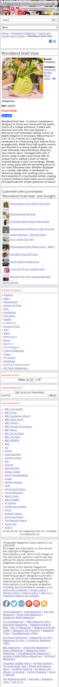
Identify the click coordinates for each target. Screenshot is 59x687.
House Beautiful (14, 492)
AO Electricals (42, 669)
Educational (10, 302)
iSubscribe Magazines (35, 647)
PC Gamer (10, 503)
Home (5, 33)
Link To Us (17, 682)
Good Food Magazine (29, 614)
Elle (7, 461)
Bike (7, 444)
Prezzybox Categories (23, 33)
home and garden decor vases (50, 74)
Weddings (9, 361)
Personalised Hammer (23, 214)
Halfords (10, 674)
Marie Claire (12, 496)
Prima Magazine (12, 611)
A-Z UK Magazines (13, 621)
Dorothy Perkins (42, 663)
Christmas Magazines (15, 637)
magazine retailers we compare (21, 595)
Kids (6, 329)
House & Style (12, 326)
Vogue (8, 527)
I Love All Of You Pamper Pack (27, 269)
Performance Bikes (15, 506)
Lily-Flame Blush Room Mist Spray (29, 221)
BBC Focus (11, 412)
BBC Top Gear (12, 437)
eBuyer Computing (13, 672)
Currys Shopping (36, 672)
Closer (8, 450)
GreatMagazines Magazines (33, 653)
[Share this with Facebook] (50, 42)
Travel (7, 354)
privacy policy (38, 590)
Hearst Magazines (13, 650)
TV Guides (10, 357)
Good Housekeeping (16, 475)
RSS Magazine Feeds (14, 679)
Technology (10, 347)
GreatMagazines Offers (25, 633)
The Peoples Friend (16, 520)
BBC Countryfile (14, 409)
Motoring (9, 336)
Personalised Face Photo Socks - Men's (32, 246)
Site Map (34, 679)
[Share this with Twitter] (54, 42)
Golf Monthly (12, 468)
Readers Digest (13, 513)
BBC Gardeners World (17, 416)
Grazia (8, 478)
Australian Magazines (15, 624)
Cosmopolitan (13, 454)
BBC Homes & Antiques (18, 426)
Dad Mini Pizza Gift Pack (24, 254)
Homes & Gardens (15, 489)
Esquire (9, 464)
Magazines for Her (40, 637)
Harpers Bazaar (13, 482)
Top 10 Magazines (21, 627)
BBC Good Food (14, 419)
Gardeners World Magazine (18, 617)
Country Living (13, 457)
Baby (7, 298)
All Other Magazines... (16, 368)
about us (46, 593)
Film (6, 309)
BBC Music (11, 430)
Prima (8, 510)
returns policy (30, 593)
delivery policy (11, 593)
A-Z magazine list (29, 534)
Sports (7, 343)
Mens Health (12, 499)
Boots (52, 672)
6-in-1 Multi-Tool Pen (22, 239)
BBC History (11, 423)
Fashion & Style (13, 305)
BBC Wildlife (12, 440)
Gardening (10, 312)
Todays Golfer (12, 471)
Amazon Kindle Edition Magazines (22, 656)
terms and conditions (15, 590)
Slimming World (14, 517)
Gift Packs (9, 316)
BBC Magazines (12, 647)
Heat (7, 485)
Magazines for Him (14, 640)
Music (7, 340)
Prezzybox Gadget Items (16, 663)
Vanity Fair (11, 524)
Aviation (8, 295)
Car (7, 447)
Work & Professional (15, 364)
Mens (7, 333)
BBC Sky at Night (14, 433)
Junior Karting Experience (24, 261)
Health (7, 319)
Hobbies (8, 322)
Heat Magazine (32, 611)
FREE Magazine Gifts (37, 621)
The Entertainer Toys (14, 666)
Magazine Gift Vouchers (26, 630)
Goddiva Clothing (22, 669)
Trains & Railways (14, 350)
